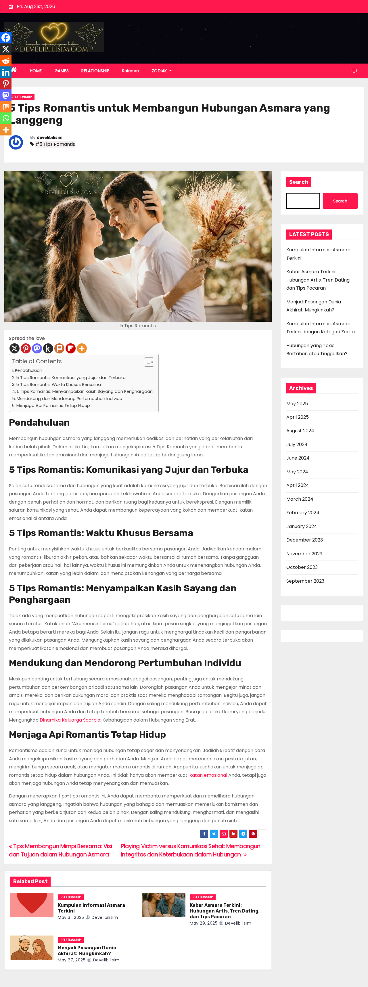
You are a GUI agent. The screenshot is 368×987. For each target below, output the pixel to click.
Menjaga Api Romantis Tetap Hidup (53, 405)
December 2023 (304, 540)
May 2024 (297, 471)
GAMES (62, 71)
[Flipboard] (71, 348)
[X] (14, 348)
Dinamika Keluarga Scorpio (70, 720)
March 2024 (299, 499)
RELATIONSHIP (95, 71)
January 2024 (301, 526)
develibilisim (49, 137)
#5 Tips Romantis (55, 144)
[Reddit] (6, 60)
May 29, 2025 (203, 923)
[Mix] (6, 106)
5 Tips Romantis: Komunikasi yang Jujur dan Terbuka (71, 377)
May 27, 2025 (71, 960)
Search (298, 182)
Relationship (22, 97)
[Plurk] (59, 348)
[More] (82, 348)
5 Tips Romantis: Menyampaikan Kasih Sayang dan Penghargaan (85, 391)
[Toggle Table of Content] (146, 362)
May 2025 (297, 403)
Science (130, 71)
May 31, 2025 (71, 917)
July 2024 (297, 444)
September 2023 (305, 581)
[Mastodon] (37, 348)
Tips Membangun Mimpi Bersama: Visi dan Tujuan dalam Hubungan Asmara (60, 850)
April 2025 (297, 417)
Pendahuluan (28, 370)
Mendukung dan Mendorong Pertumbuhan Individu (69, 398)
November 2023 (304, 553)
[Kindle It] (48, 348)
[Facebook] (6, 37)
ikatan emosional (208, 775)
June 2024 (298, 458)
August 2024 (300, 430)
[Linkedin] (6, 72)
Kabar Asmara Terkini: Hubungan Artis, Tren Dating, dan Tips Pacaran (225, 910)
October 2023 (302, 567)
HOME (36, 71)
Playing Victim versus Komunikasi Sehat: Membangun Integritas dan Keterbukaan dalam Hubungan (190, 850)
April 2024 (297, 485)
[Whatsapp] (6, 118)
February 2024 (302, 512)
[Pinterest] (26, 348)
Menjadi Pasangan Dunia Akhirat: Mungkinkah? (87, 950)
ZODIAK (160, 71)
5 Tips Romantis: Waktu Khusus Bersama (58, 384)
